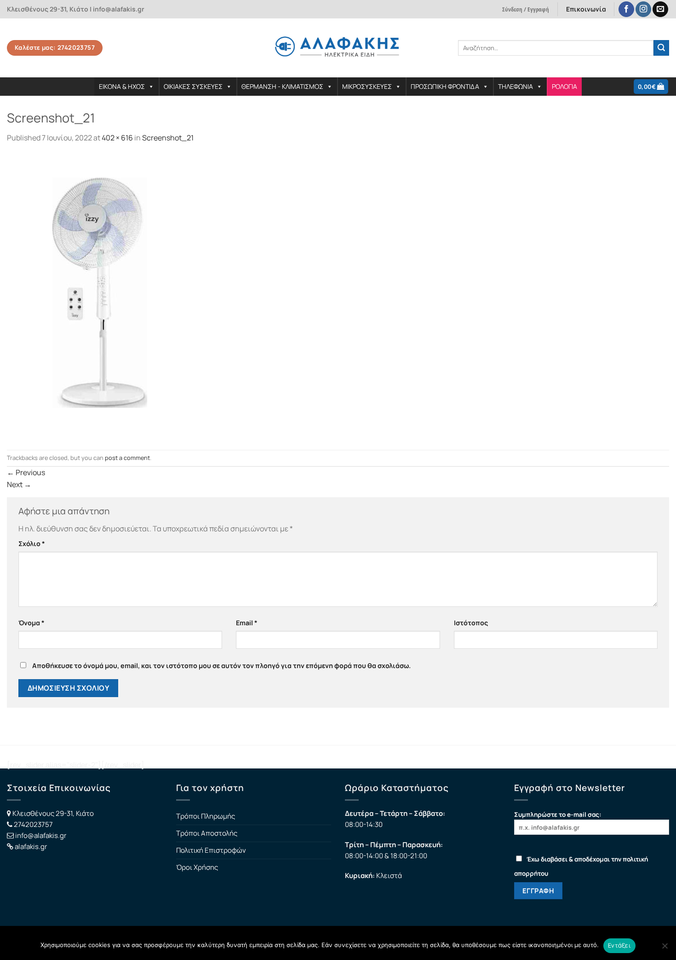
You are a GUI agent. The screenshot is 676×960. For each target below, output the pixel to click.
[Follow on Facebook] (626, 9)
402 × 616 (117, 138)
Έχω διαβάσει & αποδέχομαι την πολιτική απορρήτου (581, 866)
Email (247, 622)
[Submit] (661, 48)
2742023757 (33, 824)
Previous (26, 472)
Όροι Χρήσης (197, 867)
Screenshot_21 (168, 138)
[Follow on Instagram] (643, 9)
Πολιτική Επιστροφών (211, 850)
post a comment (127, 458)
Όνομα (31, 622)
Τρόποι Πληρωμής (205, 816)
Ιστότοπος (471, 622)
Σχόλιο (31, 543)
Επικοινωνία (586, 9)
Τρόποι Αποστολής (206, 833)
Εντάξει (619, 945)
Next (19, 484)
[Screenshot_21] (99, 296)
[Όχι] (664, 948)
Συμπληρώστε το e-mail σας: (558, 814)
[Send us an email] (660, 9)
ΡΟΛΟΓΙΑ (564, 86)
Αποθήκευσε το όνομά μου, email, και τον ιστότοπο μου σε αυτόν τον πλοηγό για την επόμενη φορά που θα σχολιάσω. (221, 665)
